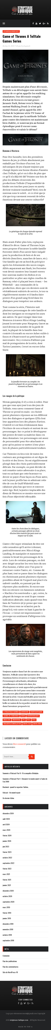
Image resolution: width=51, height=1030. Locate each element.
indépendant (33, 716)
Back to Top (24, 1027)
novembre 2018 (8, 929)
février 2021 (7, 879)
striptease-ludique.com (19, 1020)
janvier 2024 (7, 841)
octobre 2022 (7, 857)
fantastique (36, 712)
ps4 (34, 720)
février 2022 (7, 868)
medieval (17, 720)
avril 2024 (6, 824)
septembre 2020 (8, 901)
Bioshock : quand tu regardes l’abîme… (16, 787)
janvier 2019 (7, 918)
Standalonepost (11, 31)
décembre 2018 (8, 923)
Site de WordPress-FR (10, 972)
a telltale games (11, 712)
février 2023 (7, 852)
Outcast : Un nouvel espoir (11, 792)
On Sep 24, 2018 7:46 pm (12, 46)
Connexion (6, 955)
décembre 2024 (8, 813)
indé (23, 716)
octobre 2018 (7, 934)
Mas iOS (7, 720)
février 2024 (7, 835)
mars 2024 (6, 829)
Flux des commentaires (10, 966)
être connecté (19, 744)
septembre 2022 (8, 863)
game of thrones (11, 716)
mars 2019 (6, 907)
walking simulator (12, 724)
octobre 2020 (7, 896)
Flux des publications (10, 961)
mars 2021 (6, 874)
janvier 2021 (7, 885)
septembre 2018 (8, 940)
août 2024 (6, 818)
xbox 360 (27, 724)
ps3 (28, 720)
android (25, 712)
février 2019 (7, 912)
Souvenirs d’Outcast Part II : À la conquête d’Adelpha (20, 773)
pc (24, 720)
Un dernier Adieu (8, 798)
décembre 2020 (8, 890)
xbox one (37, 724)
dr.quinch (26, 46)
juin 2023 (6, 846)
